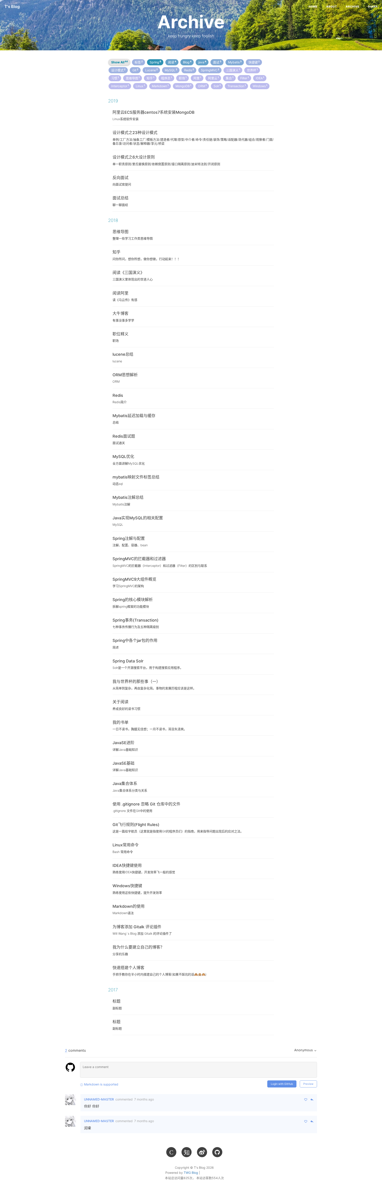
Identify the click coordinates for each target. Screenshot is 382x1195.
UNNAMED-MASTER (99, 1099)
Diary (373, 6)
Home (313, 6)
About (331, 6)
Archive (352, 6)
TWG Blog (191, 1172)
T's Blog (12, 6)
